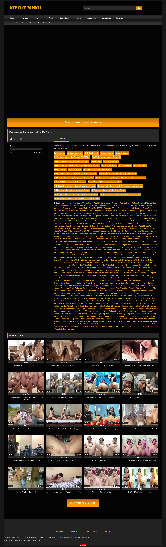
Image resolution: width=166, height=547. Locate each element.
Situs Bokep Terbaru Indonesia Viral (88, 303)
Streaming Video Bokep (95, 319)
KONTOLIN (112, 228)
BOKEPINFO (135, 213)
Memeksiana (152, 228)
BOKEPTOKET (119, 218)
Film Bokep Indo (110, 257)
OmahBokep (115, 231)
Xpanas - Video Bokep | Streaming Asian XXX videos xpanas (77, 198)
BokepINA (140, 211)
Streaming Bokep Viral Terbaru (73, 319)
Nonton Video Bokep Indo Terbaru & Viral (142, 293)
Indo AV (111, 223)
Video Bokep (110, 146)
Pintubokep (72, 234)
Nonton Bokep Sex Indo (124, 283)
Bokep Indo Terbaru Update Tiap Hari (95, 250)
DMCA (74, 531)
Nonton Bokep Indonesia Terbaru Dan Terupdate (112, 280)
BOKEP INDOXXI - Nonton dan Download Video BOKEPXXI (77, 165)
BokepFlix (66, 211)
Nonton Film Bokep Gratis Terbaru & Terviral (71, 288)
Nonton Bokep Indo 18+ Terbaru (79, 273)
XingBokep (125, 241)
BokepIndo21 (100, 213)
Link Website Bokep (101, 270)
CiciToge (115, 221)
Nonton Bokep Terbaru (143, 283)
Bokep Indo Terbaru (150, 247)
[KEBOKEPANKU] (25, 8)
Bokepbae (79, 208)
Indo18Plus (127, 223)
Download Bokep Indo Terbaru (133, 255)
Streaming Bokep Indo (82, 314)
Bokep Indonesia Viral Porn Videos (120, 252)
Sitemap (107, 531)
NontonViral (104, 231)
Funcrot (104, 223)
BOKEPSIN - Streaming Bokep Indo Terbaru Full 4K (74, 178)
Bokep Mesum (126, 165)
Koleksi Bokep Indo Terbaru (64, 260)
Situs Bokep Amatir (94, 301)
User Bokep (113, 239)
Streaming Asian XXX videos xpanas (138, 311)
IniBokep (91, 226)
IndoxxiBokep (82, 226)
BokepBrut (117, 208)
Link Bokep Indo (69, 268)
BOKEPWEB (69, 221)
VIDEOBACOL (142, 239)
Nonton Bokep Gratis (118, 270)
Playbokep (94, 234)
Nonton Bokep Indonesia (127, 278)
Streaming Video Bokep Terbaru (66, 321)
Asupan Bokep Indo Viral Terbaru (134, 245)
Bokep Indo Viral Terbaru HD (122, 250)
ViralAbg (73, 241)
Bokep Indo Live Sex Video (131, 247)
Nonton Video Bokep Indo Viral (66, 296)
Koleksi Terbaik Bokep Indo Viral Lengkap (119, 260)
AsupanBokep (125, 203)
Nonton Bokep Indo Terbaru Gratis (67, 275)
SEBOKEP (127, 236)
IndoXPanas (58, 226)
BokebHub (99, 205)
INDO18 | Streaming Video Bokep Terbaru (71, 182)
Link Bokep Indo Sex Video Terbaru (90, 268)
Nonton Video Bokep (84, 293)
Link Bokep (147, 265)
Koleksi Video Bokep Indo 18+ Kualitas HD (90, 262)
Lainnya (77, 18)
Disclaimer (59, 531)
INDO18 (119, 223)
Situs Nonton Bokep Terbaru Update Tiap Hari (120, 303)
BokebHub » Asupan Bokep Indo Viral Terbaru (72, 161)
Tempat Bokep (102, 239)
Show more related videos (83, 503)
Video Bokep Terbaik (143, 324)
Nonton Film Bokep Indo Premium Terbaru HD (127, 288)
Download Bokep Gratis (111, 255)
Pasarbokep (136, 231)
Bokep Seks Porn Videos (90, 255)
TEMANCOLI (91, 239)
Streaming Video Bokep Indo (117, 319)
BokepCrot (137, 208)
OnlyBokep (126, 231)
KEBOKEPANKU (145, 226)
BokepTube (131, 218)
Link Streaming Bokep (83, 270)
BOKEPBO (98, 208)
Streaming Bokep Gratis (63, 314)
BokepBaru (88, 208)
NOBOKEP (85, 231)
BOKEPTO (99, 218)
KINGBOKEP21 (71, 228)
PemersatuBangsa (149, 231)
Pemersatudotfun (60, 234)
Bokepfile (57, 211)
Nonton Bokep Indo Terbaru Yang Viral (123, 275)
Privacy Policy (90, 531)
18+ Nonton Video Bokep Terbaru (107, 245)
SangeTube (103, 236)
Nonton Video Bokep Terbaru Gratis (125, 298)
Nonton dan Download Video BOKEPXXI (126, 285)
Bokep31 (150, 205)
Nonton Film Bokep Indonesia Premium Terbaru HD (87, 291)
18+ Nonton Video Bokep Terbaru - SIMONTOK (73, 157)
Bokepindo (66, 213)
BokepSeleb (134, 216)
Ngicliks (77, 231)
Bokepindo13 (77, 213)
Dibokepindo (134, 221)
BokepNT (105, 216)
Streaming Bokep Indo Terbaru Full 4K (131, 314)
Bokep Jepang (49, 18)
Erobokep (76, 223)
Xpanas (134, 241)
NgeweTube (67, 231)
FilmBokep (96, 223)
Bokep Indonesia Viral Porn (94, 252)
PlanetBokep (83, 234)
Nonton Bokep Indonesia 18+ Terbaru (77, 280)
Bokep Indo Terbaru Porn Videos (67, 250)
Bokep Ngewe (108, 153)
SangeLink (93, 236)
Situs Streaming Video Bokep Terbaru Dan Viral (104, 311)
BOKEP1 (142, 205)
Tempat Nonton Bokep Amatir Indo (105, 321)
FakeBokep (85, 223)
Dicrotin (144, 221)
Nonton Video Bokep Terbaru (99, 298)
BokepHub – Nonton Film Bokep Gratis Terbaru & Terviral (76, 174)
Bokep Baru (103, 247)
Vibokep (123, 239)
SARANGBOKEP (115, 236)
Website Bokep (105, 241)
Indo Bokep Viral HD (143, 257)
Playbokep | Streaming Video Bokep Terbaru (109, 190)
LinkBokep (133, 228)
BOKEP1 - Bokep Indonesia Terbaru (98, 169)
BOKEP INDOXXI (120, 205)
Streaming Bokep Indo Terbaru (104, 314)
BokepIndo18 (88, 213)
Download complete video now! (84, 122)
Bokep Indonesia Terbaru (144, 250)
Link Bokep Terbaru (112, 268)
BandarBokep (152, 203)
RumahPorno (82, 236)
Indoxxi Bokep (69, 226)
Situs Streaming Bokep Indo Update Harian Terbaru (124, 308)
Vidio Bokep (69, 326)
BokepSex (144, 216)
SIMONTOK (58, 239)
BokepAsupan (68, 208)
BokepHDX (84, 211)
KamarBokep (118, 226)
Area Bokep (77, 203)
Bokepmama (86, 216)
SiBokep (152, 236)
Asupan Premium (111, 203)
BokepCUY (147, 208)
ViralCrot (81, 241)
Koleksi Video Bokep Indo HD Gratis (121, 262)
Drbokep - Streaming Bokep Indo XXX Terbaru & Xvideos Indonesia (121, 178)
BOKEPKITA (58, 216)
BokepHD (74, 211)
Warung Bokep (92, 241)
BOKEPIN (131, 211)
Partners (119, 18)
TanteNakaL (79, 239)
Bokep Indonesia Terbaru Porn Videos (68, 252)
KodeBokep (101, 228)
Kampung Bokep (130, 226)
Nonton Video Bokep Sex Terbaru (74, 298)
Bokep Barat (64, 18)
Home (12, 18)
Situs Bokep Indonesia (126, 301)
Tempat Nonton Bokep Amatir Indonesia (135, 321)
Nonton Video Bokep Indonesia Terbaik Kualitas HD (99, 296)
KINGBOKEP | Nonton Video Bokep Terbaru (105, 182)
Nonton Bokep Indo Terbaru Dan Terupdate (140, 273)
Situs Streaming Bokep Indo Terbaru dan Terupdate (83, 308)
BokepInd (57, 213)
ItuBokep (108, 226)
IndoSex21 (150, 223)
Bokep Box (108, 205)
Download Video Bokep (83, 257)
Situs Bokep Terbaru (144, 301)
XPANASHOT (143, 241)
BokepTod (108, 218)
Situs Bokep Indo (109, 301)
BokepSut (80, 218)
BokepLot (68, 216)
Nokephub (95, 231)
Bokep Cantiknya (71, 146)
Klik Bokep (92, 228)
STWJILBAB (69, 239)
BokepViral (150, 218)
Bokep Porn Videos (142, 252)
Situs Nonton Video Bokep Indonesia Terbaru (117, 306)
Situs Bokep (81, 301)
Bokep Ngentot (92, 153)
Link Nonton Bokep (129, 268)
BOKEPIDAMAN (120, 211)
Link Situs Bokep (67, 270)
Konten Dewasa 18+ (133, 265)
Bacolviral (142, 203)
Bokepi (101, 211)
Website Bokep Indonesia (64, 329)
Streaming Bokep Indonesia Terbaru (127, 316)
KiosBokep (82, 228)
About (62, 138)
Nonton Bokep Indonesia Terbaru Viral (74, 283)
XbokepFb (116, 241)
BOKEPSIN (154, 216)
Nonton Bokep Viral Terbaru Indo (66, 285)
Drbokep (151, 221)
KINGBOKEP (58, 228)
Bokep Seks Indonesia (71, 255)
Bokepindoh (111, 213)
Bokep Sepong (123, 153)
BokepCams (127, 208)
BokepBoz (108, 208)
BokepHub (94, 211)
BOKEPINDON (123, 213)
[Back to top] (158, 539)
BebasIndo (68, 205)
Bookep (87, 221)
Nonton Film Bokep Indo (99, 288)
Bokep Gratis (114, 247)
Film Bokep (98, 257)
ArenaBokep (87, 203)
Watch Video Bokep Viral (84, 326)
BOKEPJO (145, 213)
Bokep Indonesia (112, 161)
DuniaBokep (58, 223)
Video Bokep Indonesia (125, 324)
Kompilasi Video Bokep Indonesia (111, 265)
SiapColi (145, 236)
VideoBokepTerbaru (61, 241)
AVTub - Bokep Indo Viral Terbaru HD (107, 157)
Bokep (35, 18)
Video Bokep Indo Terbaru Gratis (76, 324)
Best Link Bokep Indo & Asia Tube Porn (82, 247)
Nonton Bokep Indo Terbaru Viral (94, 275)
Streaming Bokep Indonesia (100, 316)
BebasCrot (59, 205)
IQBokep (100, 226)
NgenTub (58, 231)
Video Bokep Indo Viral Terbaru (102, 324)
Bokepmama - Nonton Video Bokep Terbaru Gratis (119, 174)
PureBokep (129, 234)
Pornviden (111, 234)
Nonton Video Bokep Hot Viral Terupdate (109, 293)
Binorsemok (88, 205)
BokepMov (96, 216)
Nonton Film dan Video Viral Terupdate (124, 291)
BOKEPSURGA (69, 218)
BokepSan (124, 216)
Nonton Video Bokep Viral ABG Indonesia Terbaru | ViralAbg (121, 186)
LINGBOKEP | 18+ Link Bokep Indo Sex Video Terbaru (75, 186)
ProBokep (120, 234)
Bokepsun (58, 218)
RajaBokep (149, 234)
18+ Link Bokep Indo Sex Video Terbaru (77, 245)
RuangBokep (106, 18)
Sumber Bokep (85, 321)
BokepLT (76, 216)
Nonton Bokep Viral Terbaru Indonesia (94, 285)
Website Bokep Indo (150, 326)
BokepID (109, 211)
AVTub (134, 203)
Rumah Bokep (70, 236)
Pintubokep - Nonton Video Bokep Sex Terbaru (72, 190)
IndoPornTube (139, 223)
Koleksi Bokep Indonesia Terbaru (88, 260)
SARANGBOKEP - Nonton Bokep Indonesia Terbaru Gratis (77, 194)
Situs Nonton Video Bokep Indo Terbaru (83, 306)
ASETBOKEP (99, 203)
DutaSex (67, 223)
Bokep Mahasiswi (76, 153)
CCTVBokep (105, 221)
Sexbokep (136, 236)
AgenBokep (66, 203)
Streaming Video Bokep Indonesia (142, 319)
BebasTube (78, 205)
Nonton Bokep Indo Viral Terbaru (104, 278)
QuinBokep (139, 234)
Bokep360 (57, 208)
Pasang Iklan (91, 18)
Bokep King (132, 205)
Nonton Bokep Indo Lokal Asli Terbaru (107, 273)
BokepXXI (79, 221)
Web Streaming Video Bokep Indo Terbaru (112, 326)
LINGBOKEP (122, 228)
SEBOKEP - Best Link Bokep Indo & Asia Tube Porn (121, 194)
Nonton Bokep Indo (135, 270)
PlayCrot (102, 234)
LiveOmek (142, 228)
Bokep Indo (23, 18)
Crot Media (124, 221)
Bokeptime (90, 218)
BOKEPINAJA (150, 211)
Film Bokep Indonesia (126, 257)
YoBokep (153, 241)
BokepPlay (115, 216)
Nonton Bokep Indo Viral (81, 278)
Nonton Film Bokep (150, 285)
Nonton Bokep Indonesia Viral (101, 283)
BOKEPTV (141, 218)
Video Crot (132, 239)
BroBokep (95, 221)
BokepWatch (58, 221)
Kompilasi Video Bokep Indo (86, 265)
